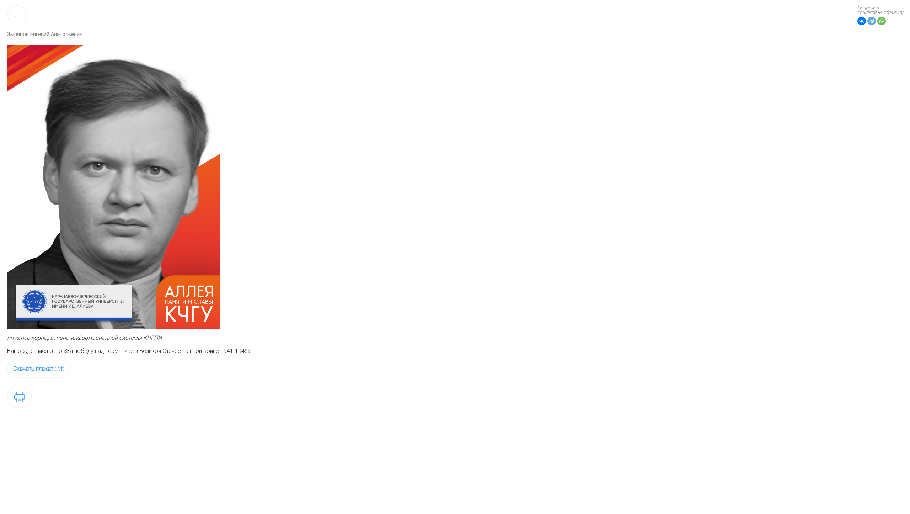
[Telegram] (871, 21)
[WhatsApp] (881, 21)
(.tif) (38, 368)
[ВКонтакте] (861, 21)
